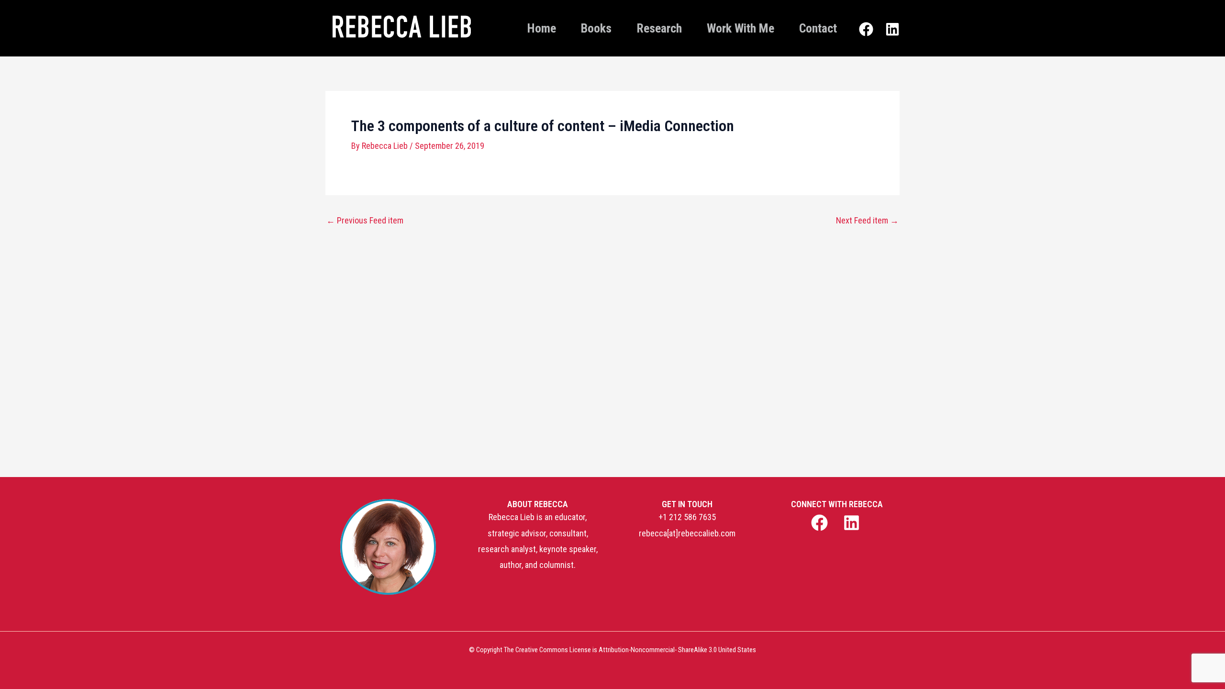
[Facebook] (866, 29)
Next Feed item (867, 220)
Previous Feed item (364, 220)
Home (541, 28)
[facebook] (820, 522)
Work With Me (740, 28)
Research (659, 28)
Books (596, 28)
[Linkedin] (892, 29)
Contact (818, 28)
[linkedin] (853, 522)
